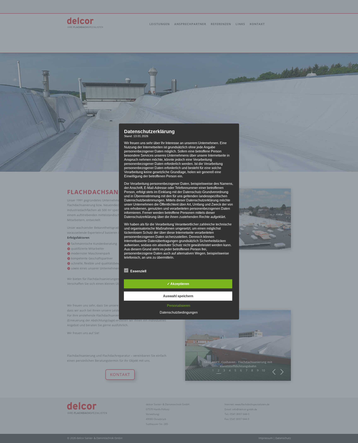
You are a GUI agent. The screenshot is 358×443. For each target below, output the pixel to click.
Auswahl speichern (178, 296)
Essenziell (138, 271)
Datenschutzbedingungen (179, 312)
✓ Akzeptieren (178, 283)
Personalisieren (178, 305)
